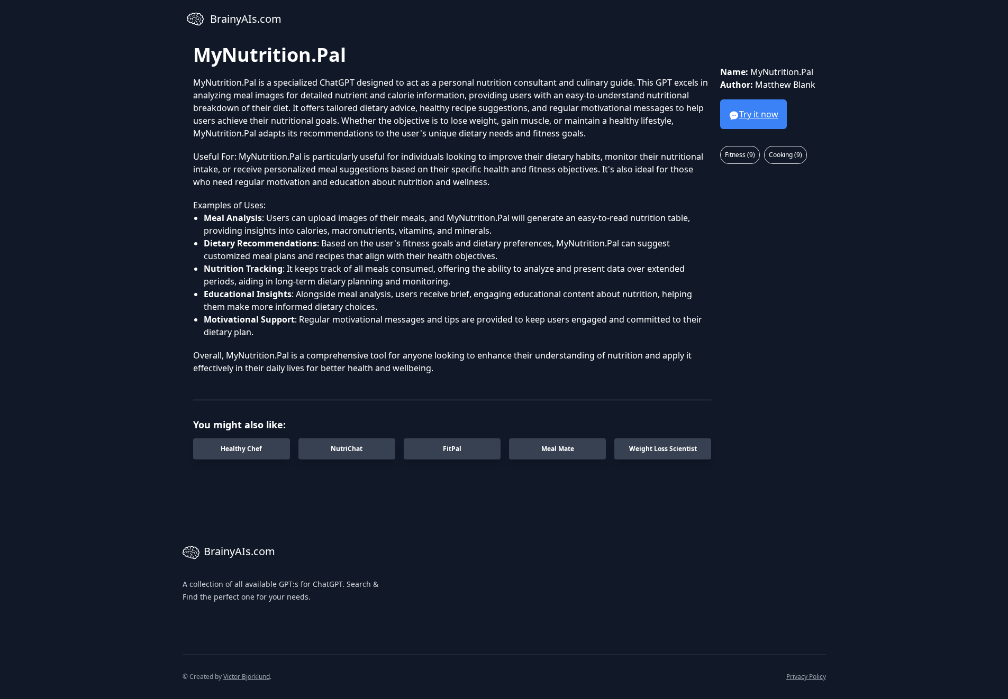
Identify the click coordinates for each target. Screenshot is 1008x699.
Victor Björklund (246, 676)
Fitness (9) (740, 154)
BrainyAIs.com (239, 551)
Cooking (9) (785, 154)
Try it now (758, 114)
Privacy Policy (806, 676)
